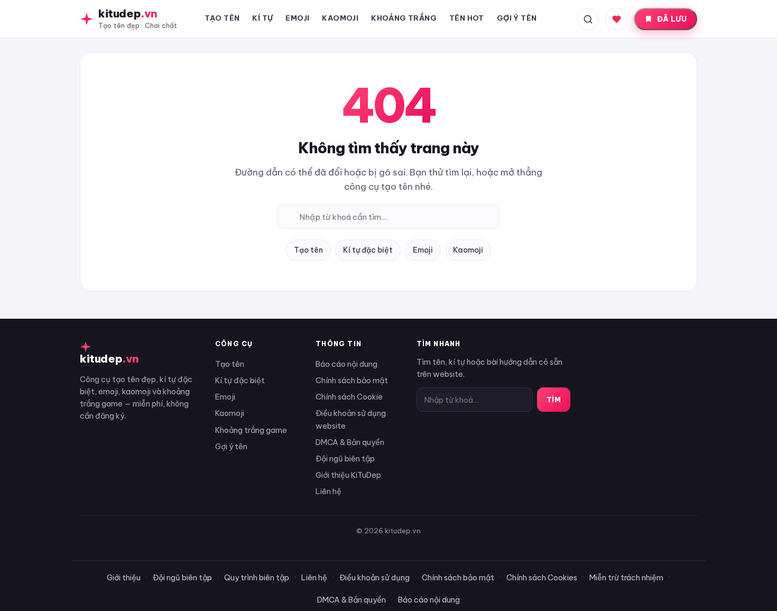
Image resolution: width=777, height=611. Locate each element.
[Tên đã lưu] (616, 19)
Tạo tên (308, 250)
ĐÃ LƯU (672, 19)
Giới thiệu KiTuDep (348, 475)
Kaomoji (468, 250)
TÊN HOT (466, 18)
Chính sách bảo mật (352, 380)
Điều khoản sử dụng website (351, 419)
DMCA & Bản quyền (350, 442)
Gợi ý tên (231, 446)
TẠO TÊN (222, 18)
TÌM (554, 399)
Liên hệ (328, 491)
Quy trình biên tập (256, 577)
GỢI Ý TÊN (517, 18)
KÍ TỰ (262, 18)
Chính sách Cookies (541, 577)
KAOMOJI (340, 18)
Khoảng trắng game (251, 430)
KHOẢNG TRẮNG (404, 18)
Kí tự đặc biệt (368, 250)
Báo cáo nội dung (346, 364)
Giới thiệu (124, 577)
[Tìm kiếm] (588, 19)
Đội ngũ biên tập (345, 458)
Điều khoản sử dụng (374, 577)
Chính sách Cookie (349, 397)
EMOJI (297, 18)
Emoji (423, 250)
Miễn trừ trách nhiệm (626, 577)
